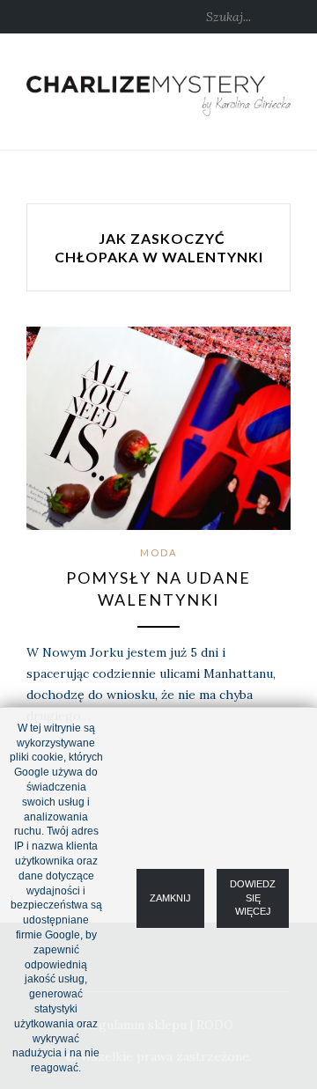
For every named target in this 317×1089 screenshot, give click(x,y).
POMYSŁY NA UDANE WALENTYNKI (158, 588)
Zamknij (170, 897)
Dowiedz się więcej (253, 897)
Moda (158, 552)
